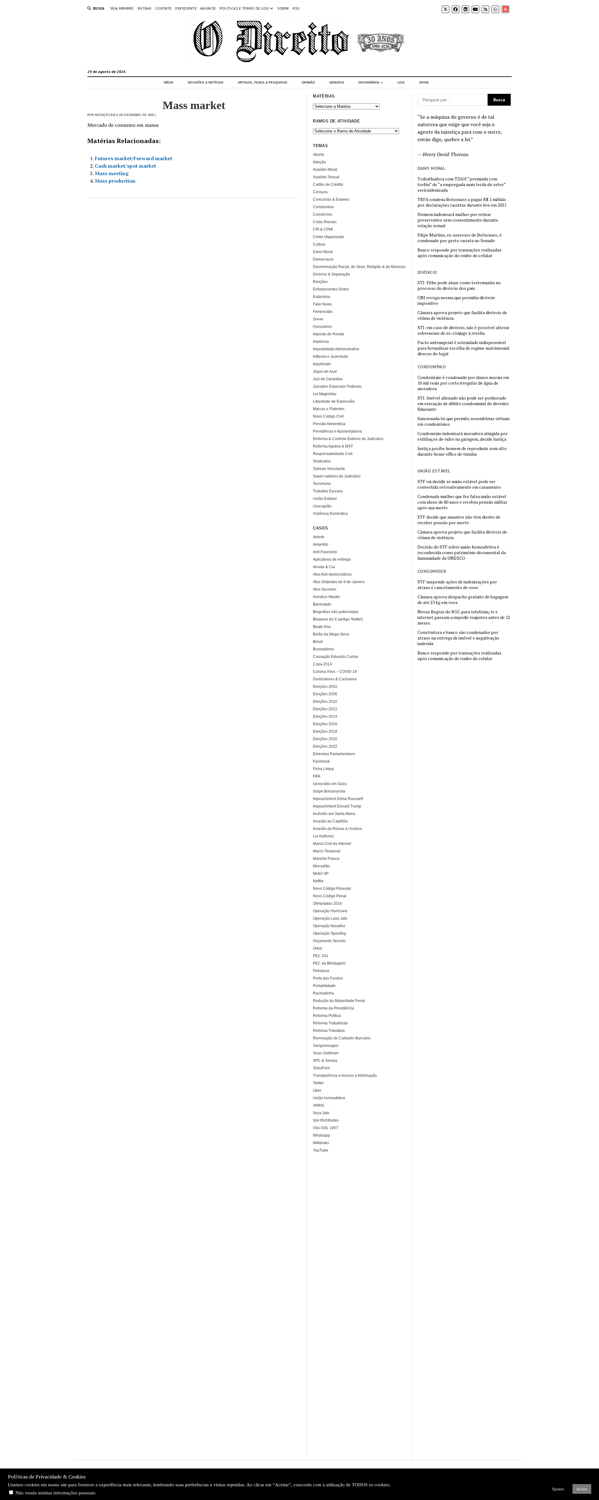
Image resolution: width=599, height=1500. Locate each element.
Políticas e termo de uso (244, 8)
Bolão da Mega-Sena (331, 634)
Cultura (319, 244)
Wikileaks (321, 1143)
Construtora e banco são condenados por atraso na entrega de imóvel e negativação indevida (458, 638)
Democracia (323, 259)
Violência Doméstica (330, 513)
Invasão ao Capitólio (330, 821)
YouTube (320, 1150)
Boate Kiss (322, 627)
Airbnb (318, 537)
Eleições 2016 (325, 724)
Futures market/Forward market (133, 158)
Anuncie (208, 8)
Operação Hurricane (330, 911)
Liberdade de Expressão (334, 401)
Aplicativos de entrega (332, 559)
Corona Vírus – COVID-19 (335, 671)
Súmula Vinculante (329, 469)
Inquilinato (322, 364)
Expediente (186, 8)
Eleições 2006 (325, 694)
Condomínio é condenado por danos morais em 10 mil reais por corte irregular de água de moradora (463, 383)
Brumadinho (323, 649)
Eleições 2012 (325, 709)
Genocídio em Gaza (330, 784)
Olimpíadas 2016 (327, 903)
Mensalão (321, 866)
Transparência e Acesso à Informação (345, 1075)
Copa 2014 (322, 664)
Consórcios (322, 214)
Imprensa (321, 341)
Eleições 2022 (325, 746)
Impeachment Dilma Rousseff (338, 799)
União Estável (325, 498)
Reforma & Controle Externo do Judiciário (348, 439)
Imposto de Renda (328, 334)
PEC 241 (320, 956)
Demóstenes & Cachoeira (335, 679)
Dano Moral (323, 252)
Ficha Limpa (323, 769)
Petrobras (321, 971)
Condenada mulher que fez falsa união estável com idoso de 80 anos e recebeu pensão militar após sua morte (462, 502)
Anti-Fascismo (325, 552)
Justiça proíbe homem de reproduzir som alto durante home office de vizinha (462, 451)
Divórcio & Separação (331, 274)
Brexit (318, 642)
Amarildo (320, 544)
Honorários (322, 326)
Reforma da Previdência (333, 1008)
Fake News (322, 304)
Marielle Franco (326, 858)
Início (168, 82)
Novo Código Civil (328, 416)
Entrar (144, 8)
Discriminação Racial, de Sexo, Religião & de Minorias (359, 267)
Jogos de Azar (325, 371)
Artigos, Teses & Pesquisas (262, 82)
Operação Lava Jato (330, 918)
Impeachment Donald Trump (337, 806)
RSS (296, 8)
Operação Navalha (329, 926)
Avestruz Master (326, 597)
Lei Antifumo (323, 836)
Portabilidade (324, 986)
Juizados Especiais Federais (337, 386)
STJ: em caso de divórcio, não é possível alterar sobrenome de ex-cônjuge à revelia (463, 330)
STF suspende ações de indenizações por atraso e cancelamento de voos (457, 584)
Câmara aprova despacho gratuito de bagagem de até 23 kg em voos (462, 599)
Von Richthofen (326, 1120)
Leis (401, 82)
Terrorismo (322, 484)
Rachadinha (323, 993)
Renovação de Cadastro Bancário (342, 1038)
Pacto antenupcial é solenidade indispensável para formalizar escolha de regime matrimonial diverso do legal (463, 348)
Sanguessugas (325, 1045)
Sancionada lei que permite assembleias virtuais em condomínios (463, 421)
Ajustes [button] (558, 1489)
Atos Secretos (324, 589)
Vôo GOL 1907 (325, 1128)
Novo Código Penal (329, 896)
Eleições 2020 (325, 739)
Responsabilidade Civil (333, 454)
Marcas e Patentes (328, 409)
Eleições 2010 (325, 701)
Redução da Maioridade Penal (339, 1001)
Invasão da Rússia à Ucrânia (337, 829)
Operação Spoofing (329, 933)
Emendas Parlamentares (334, 754)
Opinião (308, 82)
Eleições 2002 (325, 686)
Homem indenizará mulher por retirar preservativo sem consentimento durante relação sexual (457, 220)
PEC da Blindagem (329, 963)
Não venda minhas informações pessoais (55, 1492)
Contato (163, 8)
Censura (320, 192)
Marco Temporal (326, 851)
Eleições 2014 (325, 716)
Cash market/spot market (125, 165)
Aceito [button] (581, 1489)
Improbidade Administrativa (336, 349)
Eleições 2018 (325, 731)
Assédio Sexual (326, 177)
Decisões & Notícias (205, 82)
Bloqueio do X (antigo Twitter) (338, 619)
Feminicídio (323, 311)
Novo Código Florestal (332, 888)
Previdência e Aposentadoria (337, 431)
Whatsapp (321, 1135)
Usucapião (322, 506)
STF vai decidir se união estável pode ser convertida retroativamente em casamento (459, 484)
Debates (336, 82)
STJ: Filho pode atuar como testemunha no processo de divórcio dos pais (459, 285)
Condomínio (323, 207)
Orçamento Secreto (329, 941)
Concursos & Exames (331, 199)
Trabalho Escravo (328, 491)
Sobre (283, 8)
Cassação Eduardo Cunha (335, 656)
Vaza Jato (321, 1113)
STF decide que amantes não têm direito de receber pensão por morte (458, 519)
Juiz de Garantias (328, 379)
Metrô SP (321, 873)
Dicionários (368, 82)
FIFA (316, 776)
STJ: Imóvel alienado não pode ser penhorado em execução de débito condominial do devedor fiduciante (463, 403)
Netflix (318, 881)
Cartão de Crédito (328, 184)
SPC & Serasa (325, 1060)
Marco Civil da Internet (332, 843)
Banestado (322, 604)
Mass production (115, 180)
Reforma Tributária (329, 1030)
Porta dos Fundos (328, 978)
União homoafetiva (329, 1098)
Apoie (424, 82)
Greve (318, 319)
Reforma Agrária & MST (333, 446)
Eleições (320, 282)
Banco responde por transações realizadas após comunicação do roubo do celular (459, 252)
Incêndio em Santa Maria (334, 814)
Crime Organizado (328, 237)
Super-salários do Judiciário (337, 476)
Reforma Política (327, 1016)
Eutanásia (321, 297)
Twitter (318, 1083)
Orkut (317, 948)
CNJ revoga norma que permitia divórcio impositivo (456, 300)
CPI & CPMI (323, 229)
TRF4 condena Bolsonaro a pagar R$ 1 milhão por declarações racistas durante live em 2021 (461, 202)
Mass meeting (112, 173)
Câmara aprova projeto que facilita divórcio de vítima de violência (462, 315)
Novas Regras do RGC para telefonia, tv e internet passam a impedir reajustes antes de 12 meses (463, 617)
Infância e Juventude (330, 356)
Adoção (319, 162)
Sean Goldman (325, 1053)
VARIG (318, 1105)
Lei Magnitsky (324, 394)
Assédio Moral (325, 169)
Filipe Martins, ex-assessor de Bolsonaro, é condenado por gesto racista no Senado (459, 237)
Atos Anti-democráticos (332, 574)
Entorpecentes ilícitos (331, 289)
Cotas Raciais (325, 222)
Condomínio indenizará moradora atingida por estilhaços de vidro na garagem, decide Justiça (462, 436)
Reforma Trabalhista (330, 1023)
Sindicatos (322, 461)
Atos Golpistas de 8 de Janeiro (339, 582)
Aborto (318, 154)
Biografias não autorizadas (335, 612)
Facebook (321, 761)
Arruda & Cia (324, 567)
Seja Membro (122, 8)
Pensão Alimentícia (329, 424)
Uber (317, 1090)
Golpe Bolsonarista (329, 791)
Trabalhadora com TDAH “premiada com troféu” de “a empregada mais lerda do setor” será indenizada (461, 184)
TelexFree (321, 1068)
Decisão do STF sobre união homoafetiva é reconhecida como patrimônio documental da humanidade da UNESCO (461, 552)
